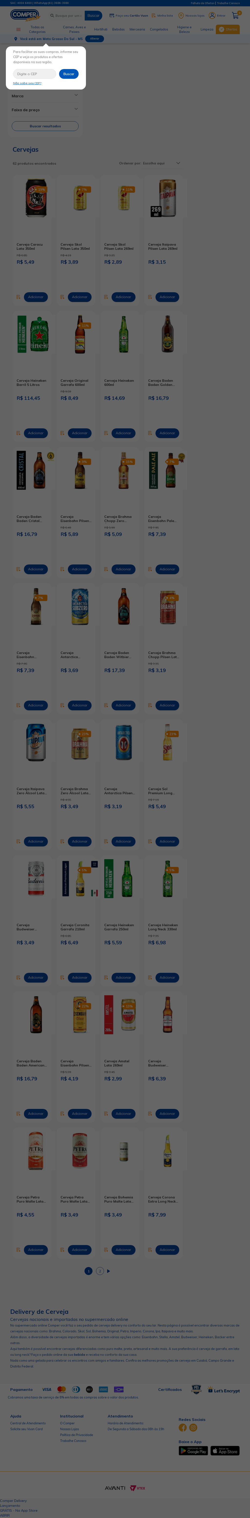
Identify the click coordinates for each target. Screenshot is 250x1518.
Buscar (68, 74)
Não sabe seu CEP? (27, 83)
